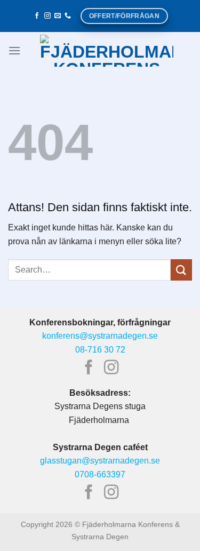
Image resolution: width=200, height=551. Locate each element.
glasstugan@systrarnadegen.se (100, 460)
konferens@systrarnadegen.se (100, 335)
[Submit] (181, 269)
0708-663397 (100, 474)
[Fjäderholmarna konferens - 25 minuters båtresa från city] (106, 50)
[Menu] (14, 50)
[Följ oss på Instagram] (47, 16)
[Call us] (68, 16)
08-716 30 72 (100, 349)
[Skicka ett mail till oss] (57, 16)
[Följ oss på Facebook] (37, 16)
